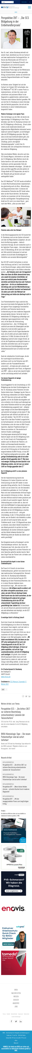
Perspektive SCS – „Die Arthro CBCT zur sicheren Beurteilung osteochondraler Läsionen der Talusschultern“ (15, 713)
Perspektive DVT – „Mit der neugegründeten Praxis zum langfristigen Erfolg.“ (16, 801)
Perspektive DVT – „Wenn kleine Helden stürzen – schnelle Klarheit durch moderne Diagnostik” (16, 789)
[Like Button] (3, 689)
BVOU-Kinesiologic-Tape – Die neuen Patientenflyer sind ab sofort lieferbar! (15, 737)
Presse (4, 1014)
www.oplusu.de (5, 676)
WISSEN (16, 996)
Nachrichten (16, 993)
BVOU (16, 12)
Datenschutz (26, 1014)
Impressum (20, 1014)
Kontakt (8, 1014)
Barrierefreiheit (14, 1014)
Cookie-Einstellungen (16, 1016)
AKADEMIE (16, 1003)
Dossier (16, 999)
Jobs (16, 1006)
